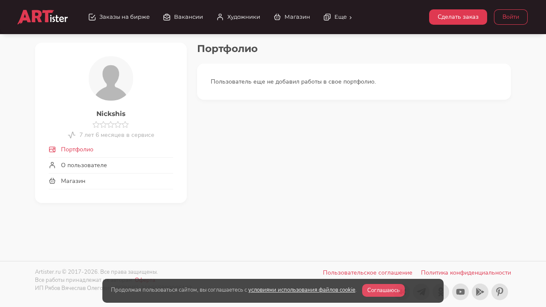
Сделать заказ (458, 17)
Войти (510, 17)
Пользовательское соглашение (367, 273)
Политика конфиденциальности (466, 273)
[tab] (111, 149)
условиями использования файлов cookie (301, 290)
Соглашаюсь (383, 290)
